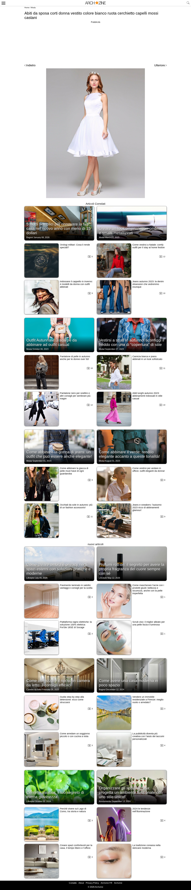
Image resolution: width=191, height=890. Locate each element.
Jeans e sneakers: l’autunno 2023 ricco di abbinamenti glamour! (147, 507)
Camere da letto (33, 689)
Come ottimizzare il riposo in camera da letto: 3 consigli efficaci (58, 682)
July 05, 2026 (41, 578)
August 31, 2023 (112, 461)
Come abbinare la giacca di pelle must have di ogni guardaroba (74, 471)
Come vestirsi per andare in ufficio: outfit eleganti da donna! (148, 469)
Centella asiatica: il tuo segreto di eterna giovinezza (55, 794)
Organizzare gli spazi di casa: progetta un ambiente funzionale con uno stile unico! (131, 792)
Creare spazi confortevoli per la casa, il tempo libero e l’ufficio (76, 846)
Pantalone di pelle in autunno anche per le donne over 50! (75, 357)
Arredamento (105, 801)
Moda (33, 7)
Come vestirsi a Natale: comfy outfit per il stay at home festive (148, 246)
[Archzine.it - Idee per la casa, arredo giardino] (95, 3)
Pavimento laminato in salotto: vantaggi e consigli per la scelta (76, 586)
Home (26, 7)
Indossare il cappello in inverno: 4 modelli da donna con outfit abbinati (76, 284)
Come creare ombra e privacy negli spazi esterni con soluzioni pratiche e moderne (58, 568)
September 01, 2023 (42, 461)
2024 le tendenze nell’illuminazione (141, 810)
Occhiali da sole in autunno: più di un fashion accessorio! (76, 506)
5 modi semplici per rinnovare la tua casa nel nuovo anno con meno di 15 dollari (58, 228)
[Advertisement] (95, 42)
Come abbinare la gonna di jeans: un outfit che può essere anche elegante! (59, 454)
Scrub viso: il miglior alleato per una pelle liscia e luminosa (148, 623)
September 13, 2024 (121, 801)
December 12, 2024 (115, 689)
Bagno (29, 237)
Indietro (30, 65)
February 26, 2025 (50, 689)
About (81, 883)
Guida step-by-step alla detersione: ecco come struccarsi (72, 700)
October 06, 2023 (40, 349)
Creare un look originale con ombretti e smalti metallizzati (131, 230)
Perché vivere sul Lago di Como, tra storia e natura (73, 810)
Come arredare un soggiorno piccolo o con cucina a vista (75, 735)
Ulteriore (159, 65)
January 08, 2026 (42, 237)
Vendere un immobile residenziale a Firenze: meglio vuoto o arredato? (147, 700)
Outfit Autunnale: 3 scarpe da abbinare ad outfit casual (51, 342)
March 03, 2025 (112, 237)
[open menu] (3, 3)
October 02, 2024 (43, 801)
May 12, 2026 (114, 578)
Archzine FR (106, 883)
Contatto (73, 883)
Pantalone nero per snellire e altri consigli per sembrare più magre (75, 396)
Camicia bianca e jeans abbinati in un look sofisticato (147, 357)
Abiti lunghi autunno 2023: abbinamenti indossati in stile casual (147, 396)
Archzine (118, 883)
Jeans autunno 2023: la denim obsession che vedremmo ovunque (148, 284)
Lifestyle (30, 578)
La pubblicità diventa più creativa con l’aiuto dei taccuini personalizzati (148, 736)
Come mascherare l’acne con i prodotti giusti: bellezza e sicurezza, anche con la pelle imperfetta (148, 589)
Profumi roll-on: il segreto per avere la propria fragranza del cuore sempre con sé (131, 568)
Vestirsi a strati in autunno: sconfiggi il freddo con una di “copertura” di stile (131, 342)
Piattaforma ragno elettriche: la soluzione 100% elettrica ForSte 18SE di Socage (76, 625)
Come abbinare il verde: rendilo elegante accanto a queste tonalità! (129, 454)
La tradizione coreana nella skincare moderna (146, 846)
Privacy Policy (92, 883)
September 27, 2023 (114, 349)
